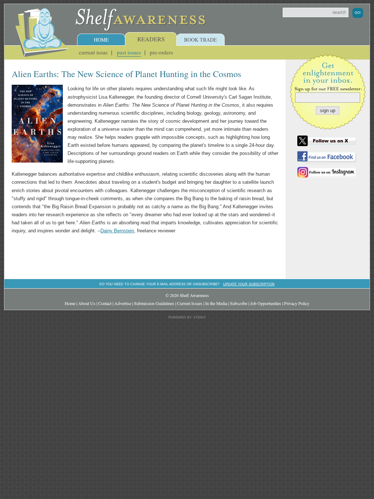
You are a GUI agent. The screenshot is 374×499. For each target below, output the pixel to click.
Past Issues (129, 52)
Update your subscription (249, 284)
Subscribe (238, 303)
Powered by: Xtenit (187, 317)
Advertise (122, 303)
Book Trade (200, 39)
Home (101, 39)
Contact (104, 303)
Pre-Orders (161, 52)
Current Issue (93, 52)
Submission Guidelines (154, 303)
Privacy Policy (296, 303)
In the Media (216, 303)
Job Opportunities (265, 303)
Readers (151, 39)
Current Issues (189, 303)
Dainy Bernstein (117, 230)
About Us (86, 303)
